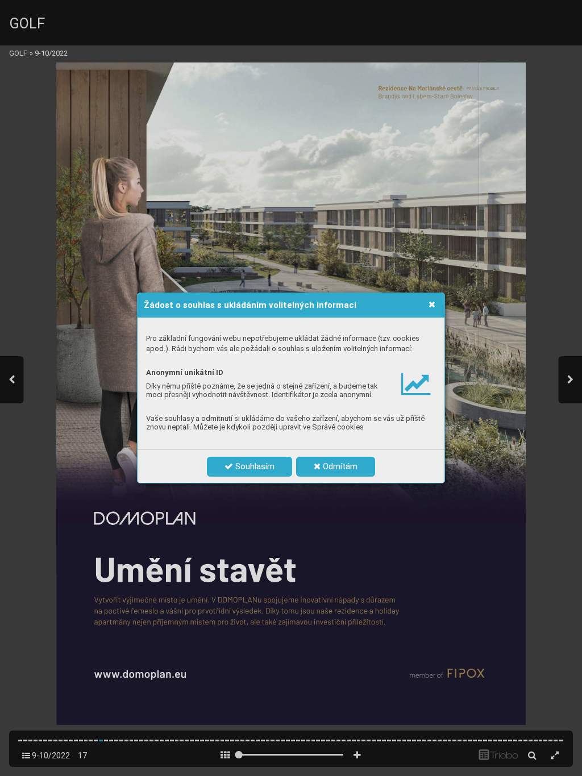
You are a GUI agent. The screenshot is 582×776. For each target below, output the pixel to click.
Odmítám (339, 466)
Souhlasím (254, 466)
